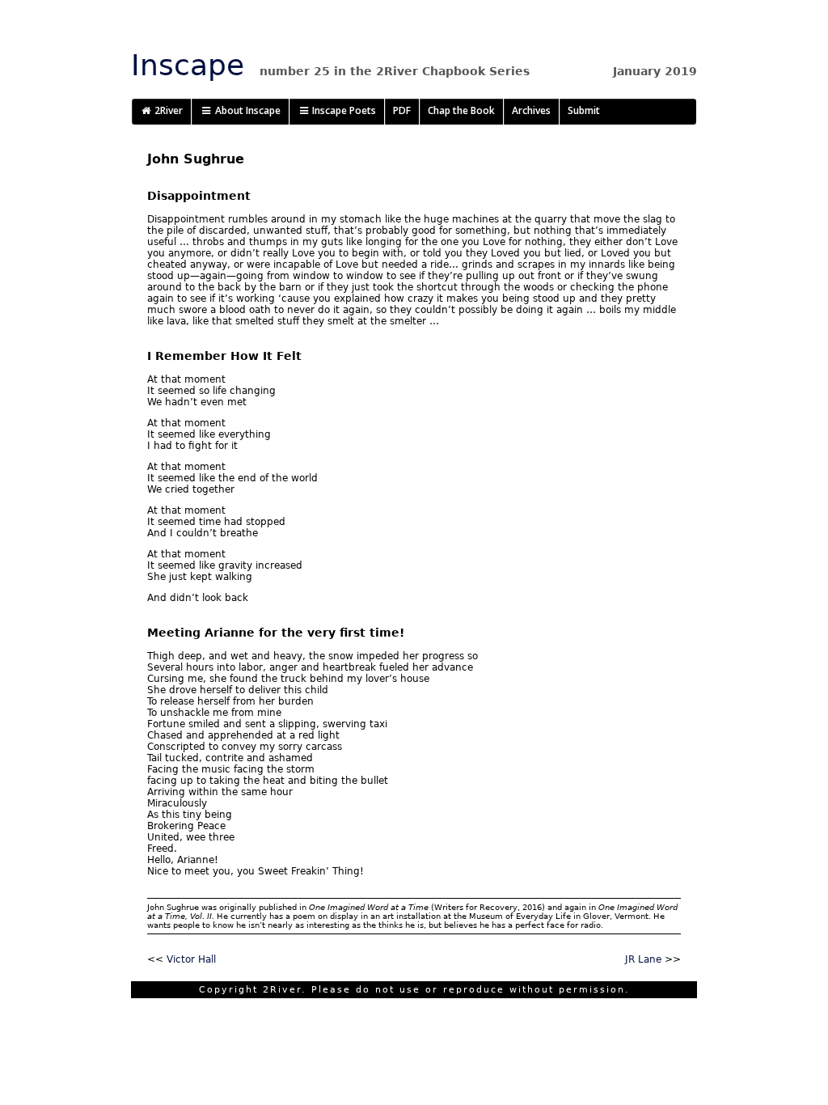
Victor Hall (191, 959)
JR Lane (643, 959)
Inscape (187, 65)
